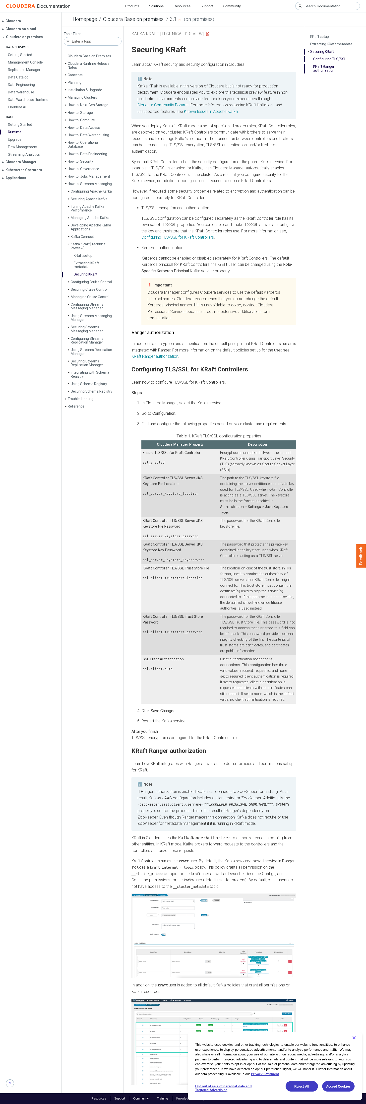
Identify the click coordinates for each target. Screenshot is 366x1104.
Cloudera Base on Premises (89, 56)
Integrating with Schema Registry (90, 374)
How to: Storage (80, 113)
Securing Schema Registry (91, 391)
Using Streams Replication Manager (91, 351)
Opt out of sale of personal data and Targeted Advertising (223, 1088)
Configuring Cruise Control (91, 282)
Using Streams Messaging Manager (91, 318)
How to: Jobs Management (89, 176)
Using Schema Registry (89, 384)
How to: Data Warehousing (88, 135)
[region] (275, 1066)
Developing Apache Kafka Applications (91, 227)
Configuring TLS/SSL (329, 59)
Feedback (361, 556)
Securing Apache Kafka (89, 199)
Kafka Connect (82, 237)
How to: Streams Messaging (90, 184)
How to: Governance (83, 169)
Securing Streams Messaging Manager (87, 329)
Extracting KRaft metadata (86, 265)
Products (132, 6)
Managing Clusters (82, 97)
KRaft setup (83, 256)
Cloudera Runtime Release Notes (89, 65)
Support (206, 6)
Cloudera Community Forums (162, 105)
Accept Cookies (338, 1086)
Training (162, 1098)
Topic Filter (72, 34)
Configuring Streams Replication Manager (87, 340)
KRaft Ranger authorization (323, 68)
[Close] (354, 1037)
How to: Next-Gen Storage (88, 105)
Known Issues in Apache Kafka (211, 111)
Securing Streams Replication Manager (87, 363)
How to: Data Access (84, 128)
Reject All (301, 1086)
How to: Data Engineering (87, 154)
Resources (182, 6)
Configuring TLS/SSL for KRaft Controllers (177, 237)
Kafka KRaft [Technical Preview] (88, 246)
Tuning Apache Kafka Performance (87, 208)
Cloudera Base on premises (133, 19)
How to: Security (80, 161)
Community (232, 6)
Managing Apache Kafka (90, 218)
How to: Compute (81, 120)
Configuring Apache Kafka (91, 191)
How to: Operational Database (83, 144)
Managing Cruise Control (90, 297)
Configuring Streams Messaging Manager (87, 306)
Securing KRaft (85, 274)
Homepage (85, 19)
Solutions (156, 6)
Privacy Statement (265, 1074)
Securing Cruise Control (89, 289)
